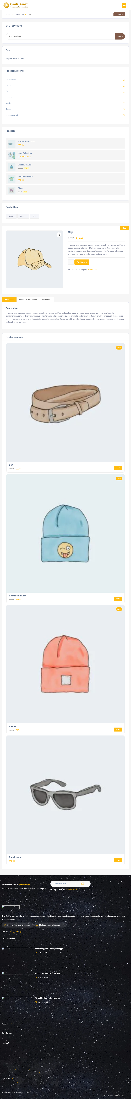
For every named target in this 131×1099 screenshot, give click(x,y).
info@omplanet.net (52, 925)
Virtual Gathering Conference (47, 998)
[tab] (9, 299)
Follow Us (6, 1078)
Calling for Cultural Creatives (47, 973)
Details (118, 468)
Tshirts (8, 109)
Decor (8, 91)
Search (120, 36)
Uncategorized (12, 115)
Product (23, 216)
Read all (5, 1024)
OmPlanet (7, 1092)
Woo (34, 216)
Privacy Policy (71, 890)
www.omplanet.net (22, 925)
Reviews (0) (47, 299)
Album (11, 216)
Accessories (19, 14)
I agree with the (65, 890)
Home (8, 14)
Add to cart (82, 262)
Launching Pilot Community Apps (49, 949)
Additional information (28, 299)
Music (8, 103)
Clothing (9, 85)
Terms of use (108, 1095)
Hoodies (9, 97)
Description (9, 299)
